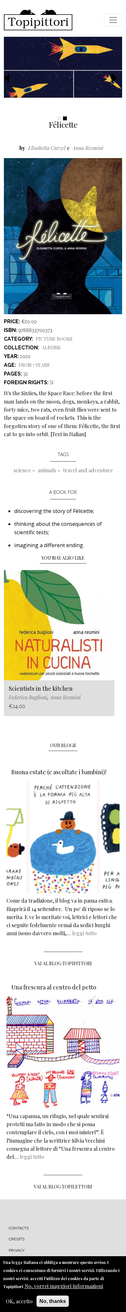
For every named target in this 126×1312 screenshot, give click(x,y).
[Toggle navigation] (113, 20)
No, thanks (52, 1301)
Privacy (17, 1250)
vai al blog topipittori (63, 963)
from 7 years (34, 365)
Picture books (54, 339)
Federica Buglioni (28, 697)
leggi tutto (84, 933)
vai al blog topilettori (63, 1187)
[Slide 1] (59, 118)
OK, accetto (19, 1301)
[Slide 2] (65, 118)
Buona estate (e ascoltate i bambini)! (58, 772)
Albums (51, 348)
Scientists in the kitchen (41, 688)
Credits (17, 1239)
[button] (9, 78)
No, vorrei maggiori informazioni (64, 1286)
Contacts (19, 1228)
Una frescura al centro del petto (53, 987)
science (22, 470)
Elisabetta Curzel (46, 148)
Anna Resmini (87, 148)
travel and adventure (88, 470)
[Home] (38, 20)
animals (47, 470)
